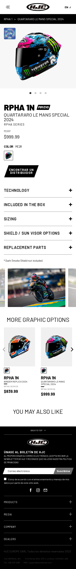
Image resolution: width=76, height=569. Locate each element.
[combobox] (68, 7)
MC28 (8, 155)
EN (66, 7)
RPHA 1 (8, 19)
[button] (8, 7)
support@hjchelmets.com (40, 562)
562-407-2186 (14, 562)
